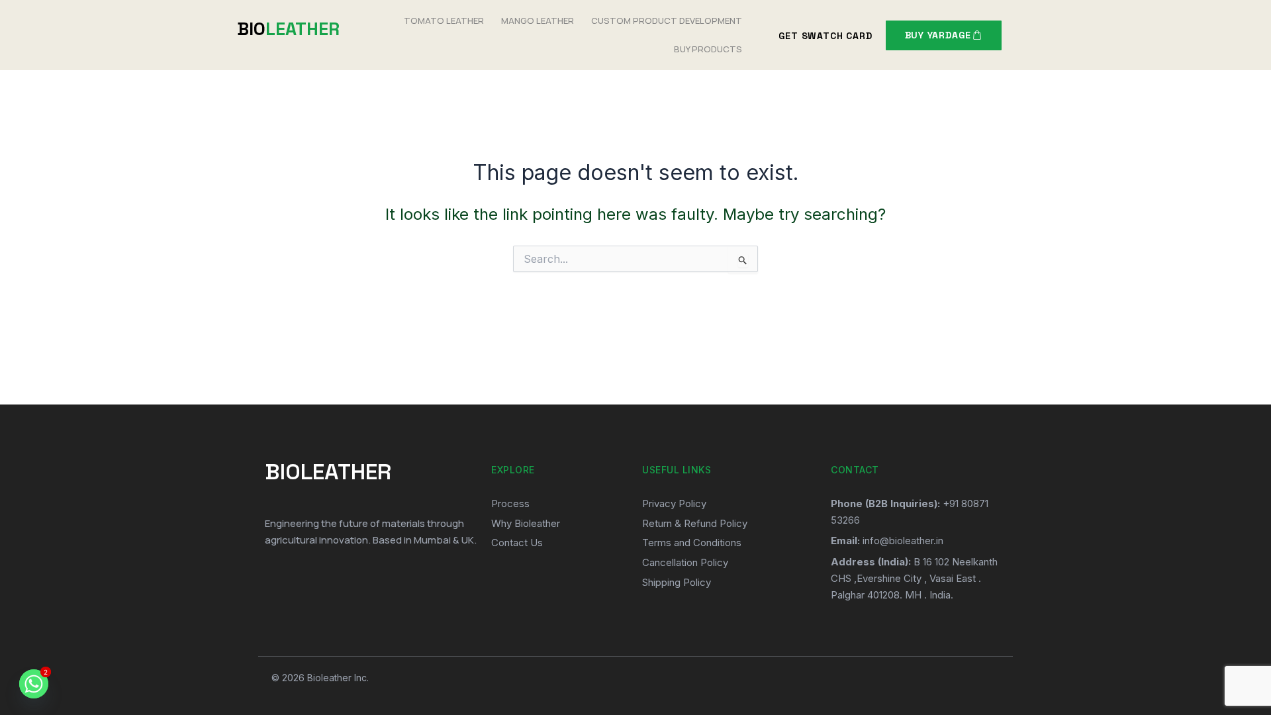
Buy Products (708, 49)
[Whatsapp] (33, 683)
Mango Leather (537, 20)
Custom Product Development (666, 20)
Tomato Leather (444, 20)
